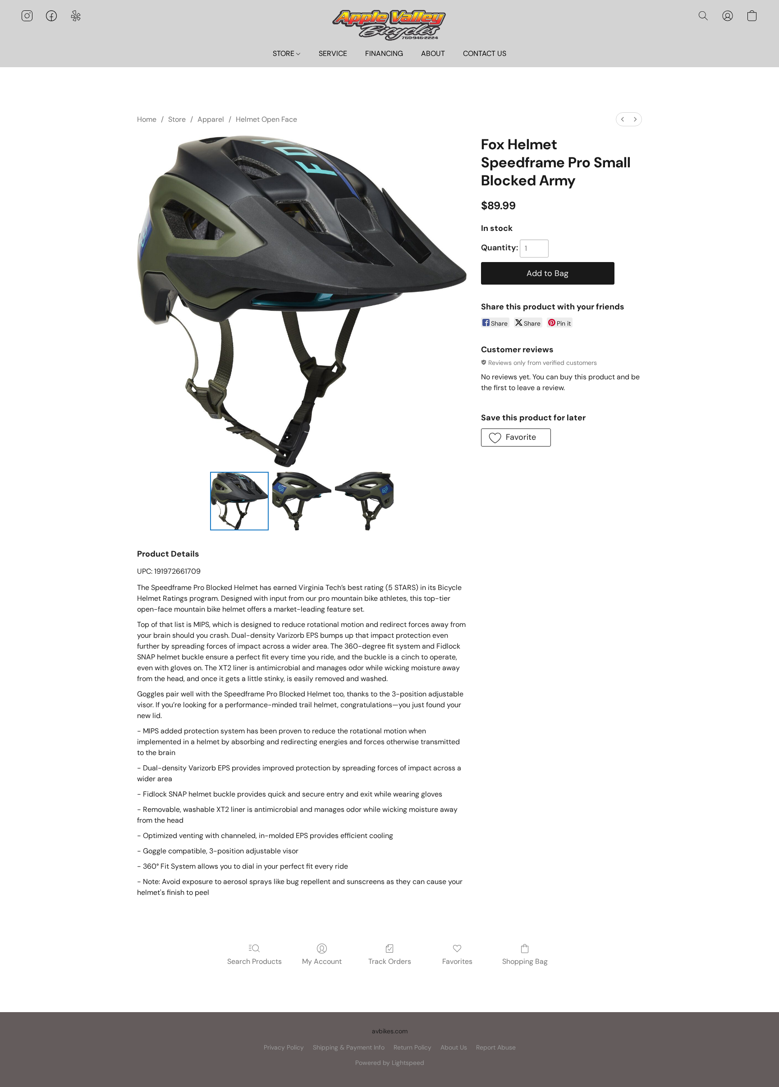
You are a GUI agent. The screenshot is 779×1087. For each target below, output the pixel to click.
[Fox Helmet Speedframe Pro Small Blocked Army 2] (364, 501)
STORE (284, 53)
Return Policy (412, 1047)
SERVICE (333, 53)
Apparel (210, 119)
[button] (389, 24)
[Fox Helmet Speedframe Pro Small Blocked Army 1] (301, 501)
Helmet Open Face (266, 119)
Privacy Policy (284, 1047)
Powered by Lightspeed (389, 1063)
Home (146, 119)
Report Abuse (496, 1047)
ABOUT (433, 53)
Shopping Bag (525, 961)
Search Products (254, 961)
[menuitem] (622, 119)
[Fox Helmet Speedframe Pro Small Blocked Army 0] (239, 501)
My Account (322, 961)
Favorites (457, 961)
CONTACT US (484, 53)
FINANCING (384, 53)
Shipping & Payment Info (349, 1047)
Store (177, 119)
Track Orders (389, 961)
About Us (453, 1047)
